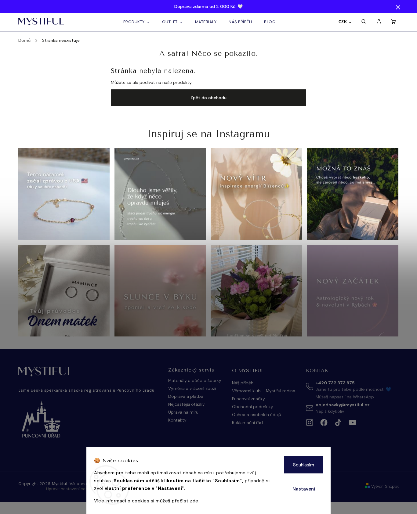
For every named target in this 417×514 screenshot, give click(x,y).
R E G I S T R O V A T (266, 322)
